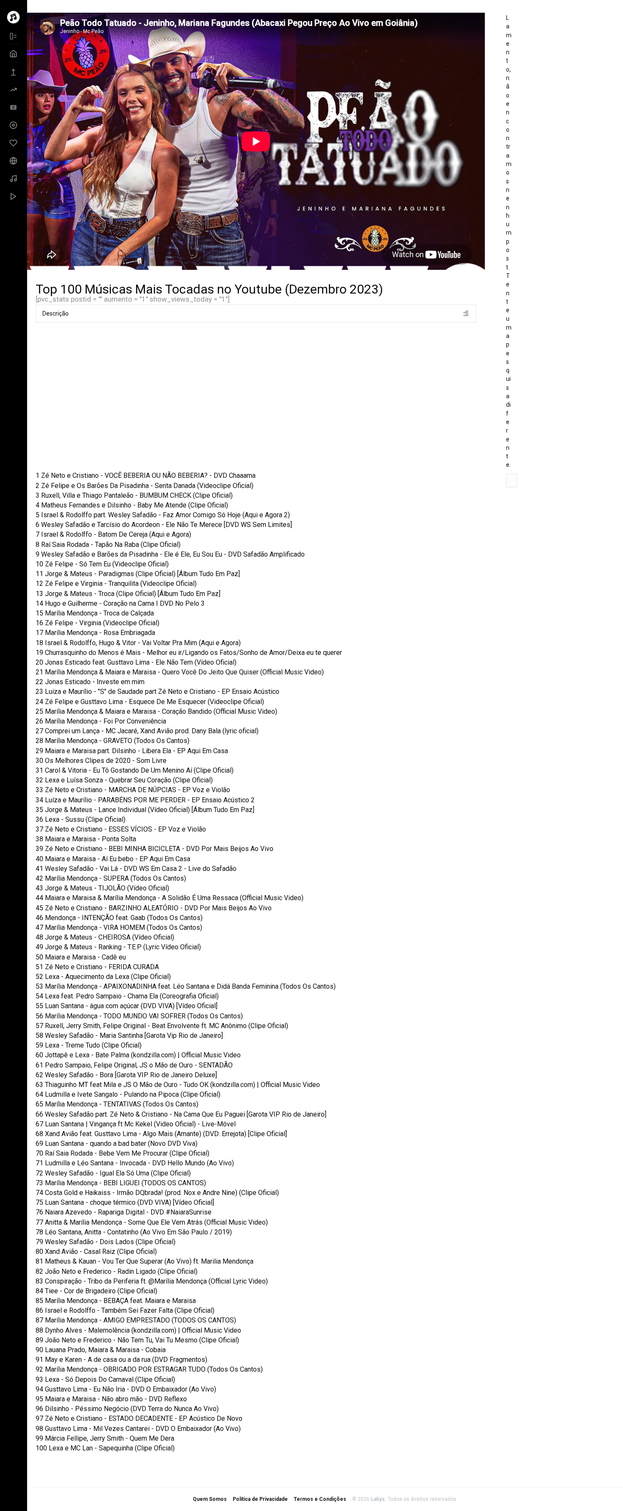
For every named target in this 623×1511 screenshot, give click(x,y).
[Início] (13, 53)
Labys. (379, 1499)
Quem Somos (210, 1499)
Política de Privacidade (260, 1499)
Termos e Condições (320, 1499)
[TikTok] (13, 196)
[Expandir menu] (13, 36)
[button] (256, 313)
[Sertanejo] (13, 178)
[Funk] (13, 125)
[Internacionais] (13, 160)
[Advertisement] (266, 394)
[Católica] (13, 71)
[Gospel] (13, 143)
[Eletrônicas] (13, 89)
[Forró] (13, 107)
